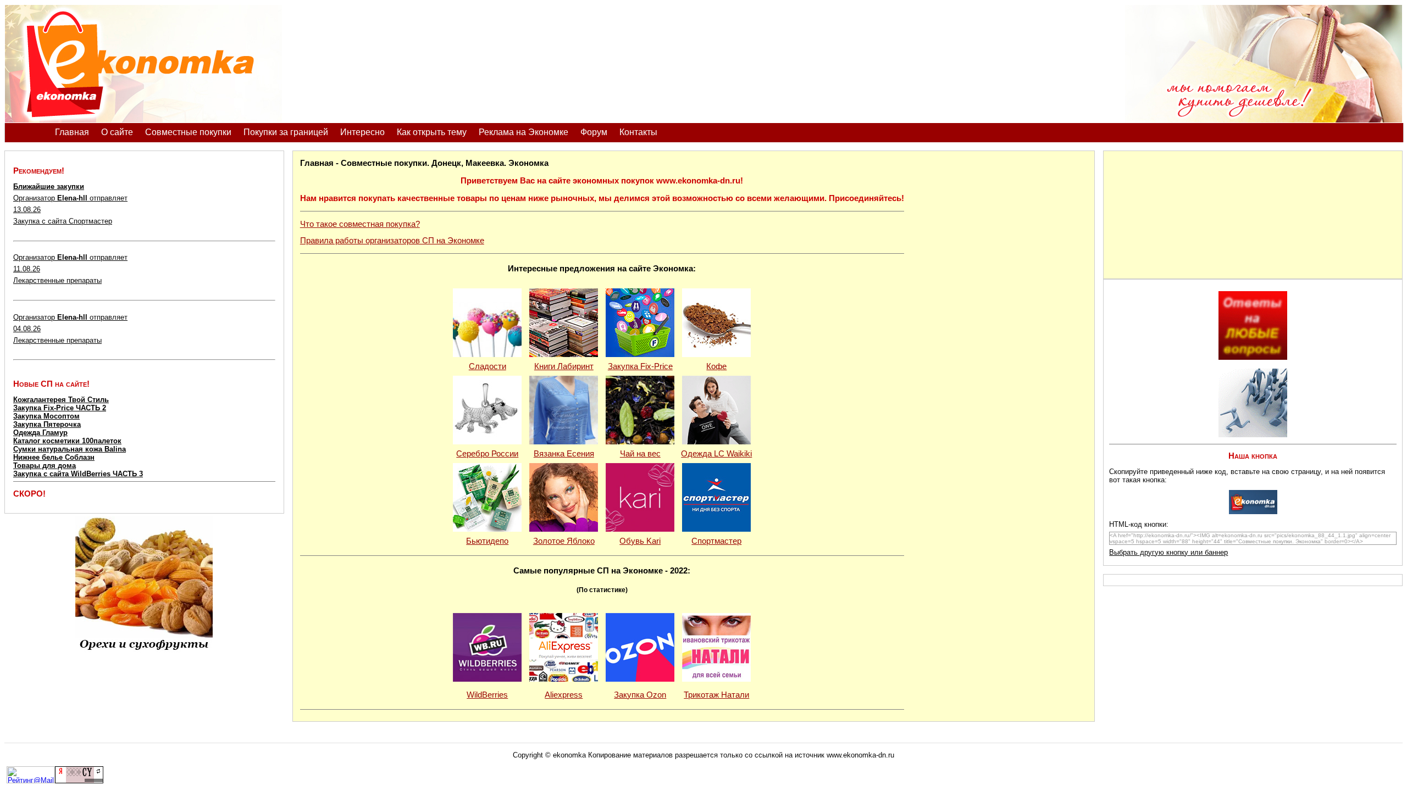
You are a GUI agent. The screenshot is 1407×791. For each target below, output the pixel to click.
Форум (593, 132)
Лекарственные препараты (57, 280)
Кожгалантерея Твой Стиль (61, 400)
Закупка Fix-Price (640, 366)
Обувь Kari (640, 541)
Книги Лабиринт (564, 366)
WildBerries (487, 694)
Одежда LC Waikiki (716, 453)
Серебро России (487, 453)
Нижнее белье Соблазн (54, 457)
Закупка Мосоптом (46, 416)
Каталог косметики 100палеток (67, 441)
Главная (72, 132)
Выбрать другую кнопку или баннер (1168, 552)
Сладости (487, 366)
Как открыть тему (432, 132)
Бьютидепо (487, 541)
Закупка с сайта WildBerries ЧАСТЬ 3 (78, 474)
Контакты (638, 132)
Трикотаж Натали (716, 694)
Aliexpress (564, 694)
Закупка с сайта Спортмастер (62, 221)
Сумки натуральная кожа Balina (69, 449)
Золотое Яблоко (564, 541)
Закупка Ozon (640, 694)
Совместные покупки (188, 132)
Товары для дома (44, 465)
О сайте (117, 132)
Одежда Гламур (40, 432)
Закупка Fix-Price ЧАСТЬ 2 (59, 408)
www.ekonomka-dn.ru (860, 755)
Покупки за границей (285, 132)
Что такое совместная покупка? (360, 224)
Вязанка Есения (564, 453)
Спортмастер (716, 541)
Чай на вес (640, 453)
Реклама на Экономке (523, 132)
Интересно (362, 132)
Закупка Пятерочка (47, 424)
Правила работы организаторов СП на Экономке (392, 240)
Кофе (716, 366)
